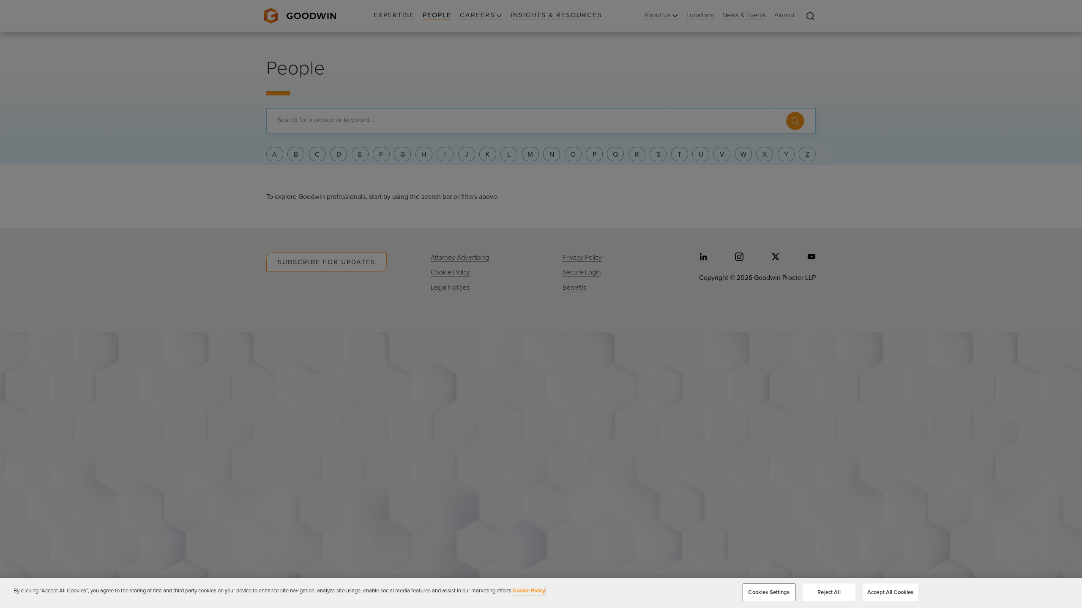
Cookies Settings (769, 592)
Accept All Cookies (890, 592)
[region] (541, 593)
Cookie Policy (529, 590)
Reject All (828, 592)
